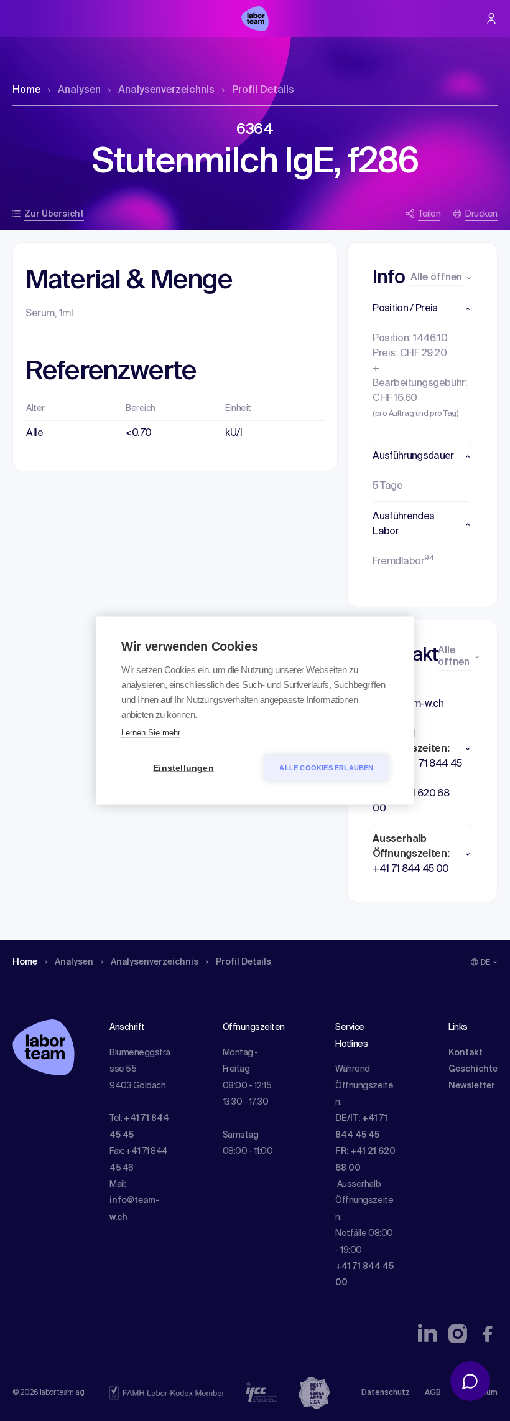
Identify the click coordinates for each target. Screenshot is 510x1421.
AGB (433, 1393)
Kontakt (465, 1053)
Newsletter (471, 1086)
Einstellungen (183, 768)
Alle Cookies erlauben (326, 768)
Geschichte (473, 1069)
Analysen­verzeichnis (166, 90)
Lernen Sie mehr (150, 732)
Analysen (79, 90)
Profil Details (263, 90)
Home (26, 90)
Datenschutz (385, 1393)
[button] (422, 308)
